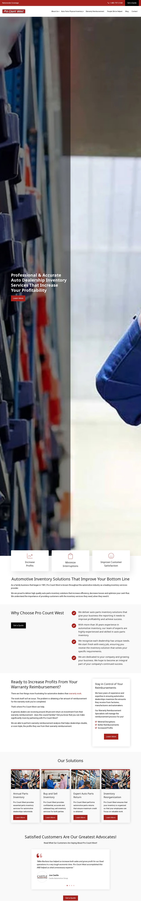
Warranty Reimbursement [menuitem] (95, 11)
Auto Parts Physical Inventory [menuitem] (72, 11)
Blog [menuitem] (127, 11)
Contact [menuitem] (134, 11)
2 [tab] (69, 885)
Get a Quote (131, 3)
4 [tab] (74, 885)
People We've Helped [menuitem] (114, 11)
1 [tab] (67, 885)
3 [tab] (71, 885)
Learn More (18, 298)
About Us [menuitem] (54, 11)
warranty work (75, 693)
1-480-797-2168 (115, 3)
